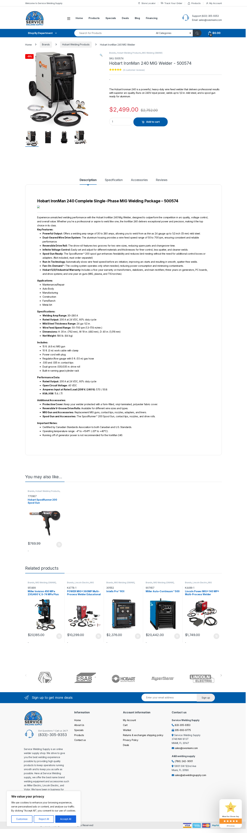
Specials (111, 18)
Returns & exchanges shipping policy (143, 735)
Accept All (65, 819)
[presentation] (221, 675)
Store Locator (148, 3)
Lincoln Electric (82, 582)
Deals (125, 18)
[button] (101, 55)
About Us (79, 725)
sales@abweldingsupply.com (190, 775)
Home (79, 18)
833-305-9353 (182, 725)
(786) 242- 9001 (184, 761)
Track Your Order (173, 3)
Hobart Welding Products (76, 44)
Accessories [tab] (139, 180)
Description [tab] (88, 180)
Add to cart (153, 121)
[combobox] (114, 33)
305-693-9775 (183, 730)
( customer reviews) (134, 70)
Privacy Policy (130, 740)
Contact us (80, 740)
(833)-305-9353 (52, 735)
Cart (125, 725)
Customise (22, 819)
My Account (215, 3)
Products (196, 3)
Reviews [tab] (161, 180)
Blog (137, 18)
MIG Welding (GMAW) (152, 53)
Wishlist (127, 730)
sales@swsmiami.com (186, 748)
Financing (151, 18)
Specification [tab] (114, 180)
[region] (44, 808)
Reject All (44, 819)
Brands (46, 44)
